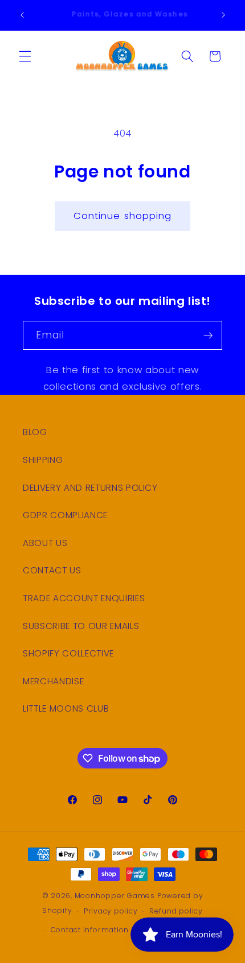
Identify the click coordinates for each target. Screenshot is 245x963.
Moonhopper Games (115, 895)
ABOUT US (45, 543)
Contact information (90, 930)
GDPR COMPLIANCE (65, 515)
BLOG (35, 432)
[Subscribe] (208, 335)
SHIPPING (43, 460)
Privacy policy (111, 911)
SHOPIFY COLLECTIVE (68, 653)
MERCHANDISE (53, 681)
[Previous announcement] (22, 15)
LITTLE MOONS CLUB (66, 708)
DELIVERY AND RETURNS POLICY (90, 488)
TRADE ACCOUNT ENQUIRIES (84, 598)
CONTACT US (52, 570)
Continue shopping (123, 215)
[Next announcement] (223, 15)
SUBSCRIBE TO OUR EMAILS (81, 626)
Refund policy (176, 911)
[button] (25, 56)
